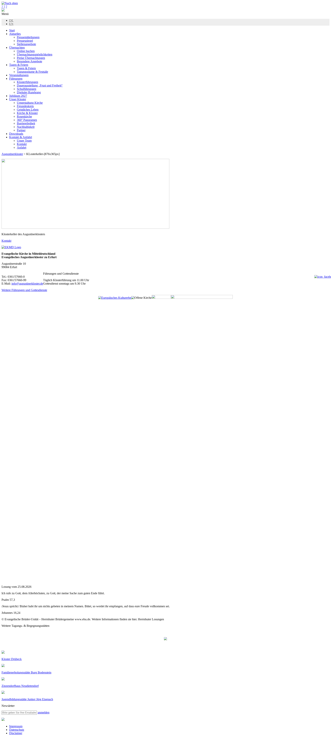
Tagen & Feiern (18, 64)
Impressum (15, 726)
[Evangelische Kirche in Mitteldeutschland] (3, 719)
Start (12, 30)
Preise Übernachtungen (31, 58)
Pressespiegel (25, 40)
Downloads (16, 133)
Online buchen (26, 51)
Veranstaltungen (19, 75)
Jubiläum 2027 (18, 95)
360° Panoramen (27, 120)
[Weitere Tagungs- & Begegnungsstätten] (165, 639)
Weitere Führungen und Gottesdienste (24, 290)
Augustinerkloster (12, 154)
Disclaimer (15, 733)
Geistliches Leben (28, 109)
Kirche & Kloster (27, 113)
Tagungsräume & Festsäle (32, 71)
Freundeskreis (25, 106)
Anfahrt (21, 147)
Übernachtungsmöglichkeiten (34, 54)
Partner (21, 130)
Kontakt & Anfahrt (20, 137)
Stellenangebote (26, 44)
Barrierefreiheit (26, 123)
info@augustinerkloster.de (27, 283)
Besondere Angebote (29, 61)
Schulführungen (26, 89)
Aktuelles (15, 33)
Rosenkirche (24, 116)
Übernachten (17, 47)
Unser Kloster (17, 99)
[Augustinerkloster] (3, 10)
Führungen (15, 78)
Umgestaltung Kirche (30, 102)
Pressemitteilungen (28, 37)
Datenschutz (16, 729)
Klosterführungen (27, 82)
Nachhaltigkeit (25, 126)
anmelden (43, 712)
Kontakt (22, 144)
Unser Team (24, 140)
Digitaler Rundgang (29, 92)
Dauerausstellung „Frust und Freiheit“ (40, 85)
